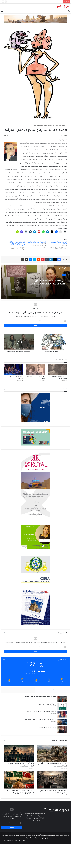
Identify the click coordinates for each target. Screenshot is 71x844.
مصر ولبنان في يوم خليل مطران (47, 704)
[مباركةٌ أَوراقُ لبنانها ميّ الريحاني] (62, 729)
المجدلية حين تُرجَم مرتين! (37, 242)
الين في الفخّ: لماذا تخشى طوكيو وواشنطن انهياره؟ (50, 1)
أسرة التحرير (10, 840)
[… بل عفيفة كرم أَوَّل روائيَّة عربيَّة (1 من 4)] (35, 369)
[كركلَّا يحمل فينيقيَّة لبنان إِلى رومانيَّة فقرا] (13, 369)
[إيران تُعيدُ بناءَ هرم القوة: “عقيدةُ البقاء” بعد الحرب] (19, 753)
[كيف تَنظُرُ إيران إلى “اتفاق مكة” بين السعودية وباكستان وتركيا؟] (19, 780)
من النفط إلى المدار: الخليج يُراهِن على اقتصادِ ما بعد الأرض (40, 719)
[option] (35, 282)
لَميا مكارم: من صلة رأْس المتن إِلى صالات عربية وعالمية (41, 711)
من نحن (15, 840)
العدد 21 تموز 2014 (57, 125)
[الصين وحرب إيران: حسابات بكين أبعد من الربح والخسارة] (62, 699)
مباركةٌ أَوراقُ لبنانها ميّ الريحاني (47, 727)
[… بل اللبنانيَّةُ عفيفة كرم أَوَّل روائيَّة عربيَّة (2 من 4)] (57, 369)
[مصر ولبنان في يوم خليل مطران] (62, 706)
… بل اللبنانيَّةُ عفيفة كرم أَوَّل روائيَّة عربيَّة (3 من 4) (50, 282)
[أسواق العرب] (61, 6)
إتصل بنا (4, 840)
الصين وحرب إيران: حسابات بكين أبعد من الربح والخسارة (40, 696)
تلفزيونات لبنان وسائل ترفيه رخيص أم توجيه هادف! (17, 244)
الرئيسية (64, 125)
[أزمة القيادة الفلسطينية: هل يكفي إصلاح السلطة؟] (52, 780)
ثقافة (64, 275)
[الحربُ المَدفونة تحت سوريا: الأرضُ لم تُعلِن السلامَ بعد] (52, 753)
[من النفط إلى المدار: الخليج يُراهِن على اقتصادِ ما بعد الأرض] (62, 722)
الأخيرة (18, 690)
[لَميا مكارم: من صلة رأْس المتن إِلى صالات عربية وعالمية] (62, 714)
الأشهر (52, 690)
